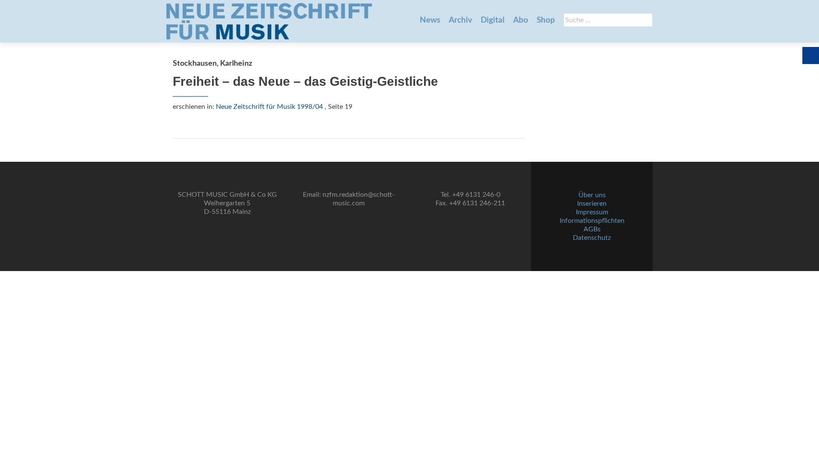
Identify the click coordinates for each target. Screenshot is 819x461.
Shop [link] (546, 20)
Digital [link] (493, 20)
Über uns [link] (592, 195)
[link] (269, 21)
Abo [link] (520, 20)
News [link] (430, 20)
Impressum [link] (592, 212)
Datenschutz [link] (592, 237)
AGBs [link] (592, 229)
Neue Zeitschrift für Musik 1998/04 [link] (269, 106)
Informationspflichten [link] (592, 220)
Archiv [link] (460, 20)
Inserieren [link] (592, 203)
